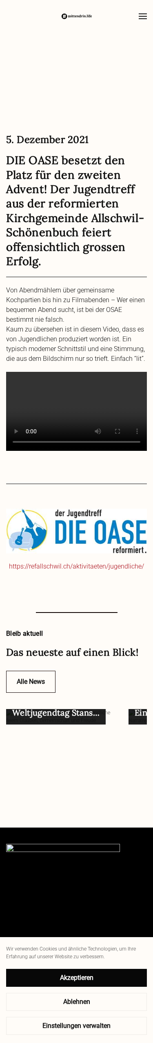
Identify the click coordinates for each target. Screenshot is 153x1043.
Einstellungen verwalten (76, 1026)
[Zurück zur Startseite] (77, 16)
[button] (143, 16)
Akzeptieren (76, 978)
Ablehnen (76, 1002)
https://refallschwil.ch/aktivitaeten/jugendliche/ (76, 566)
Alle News (31, 681)
